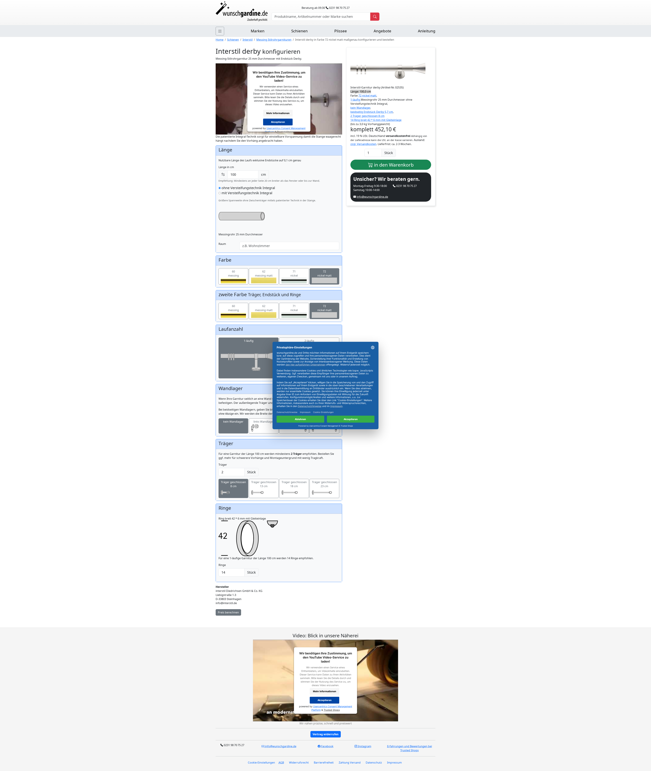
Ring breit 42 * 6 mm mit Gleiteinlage (242, 518)
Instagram (364, 746)
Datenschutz (374, 762)
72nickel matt (324, 273)
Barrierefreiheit (324, 762)
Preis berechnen (228, 612)
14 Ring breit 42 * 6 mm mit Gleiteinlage (375, 120)
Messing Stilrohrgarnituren (273, 40)
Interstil (248, 40)
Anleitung (426, 31)
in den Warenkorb (393, 164)
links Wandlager (263, 421)
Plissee (340, 31)
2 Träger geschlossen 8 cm (367, 116)
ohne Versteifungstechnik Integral (248, 188)
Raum (222, 244)
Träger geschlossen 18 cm (294, 484)
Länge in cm (226, 167)
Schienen (299, 31)
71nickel (294, 273)
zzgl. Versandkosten (363, 144)
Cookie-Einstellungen (261, 762)
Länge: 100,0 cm (360, 91)
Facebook (326, 746)
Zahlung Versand (350, 762)
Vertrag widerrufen (326, 734)
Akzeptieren (278, 121)
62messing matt (264, 273)
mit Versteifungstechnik (246, 193)
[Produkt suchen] (374, 17)
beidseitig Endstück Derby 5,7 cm (371, 112)
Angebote (382, 31)
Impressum (394, 762)
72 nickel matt (367, 95)
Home (219, 40)
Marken (257, 31)
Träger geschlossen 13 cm (263, 484)
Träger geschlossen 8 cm (233, 484)
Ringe (222, 565)
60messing (233, 273)
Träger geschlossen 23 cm (324, 484)
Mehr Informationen (278, 113)
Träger (223, 464)
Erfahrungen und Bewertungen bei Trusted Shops (409, 748)
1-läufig (248, 341)
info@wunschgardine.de (372, 197)
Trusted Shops (332, 709)
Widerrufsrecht (299, 762)
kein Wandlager (233, 421)
